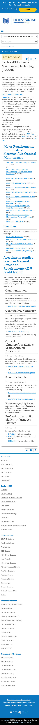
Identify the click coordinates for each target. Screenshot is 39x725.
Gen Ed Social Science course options (21, 373)
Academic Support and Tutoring (11, 604)
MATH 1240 (25, 136)
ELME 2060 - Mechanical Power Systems (20, 192)
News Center (5, 480)
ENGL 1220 (30, 134)
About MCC (5, 460)
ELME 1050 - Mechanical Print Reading (20, 179)
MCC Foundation (7, 468)
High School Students (8, 555)
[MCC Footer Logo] (23, 712)
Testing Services (6, 644)
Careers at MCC (28, 705)
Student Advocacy (7, 640)
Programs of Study (7, 521)
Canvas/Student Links (22, 5)
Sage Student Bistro (8, 681)
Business (4, 490)
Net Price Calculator (8, 571)
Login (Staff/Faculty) (9, 9)
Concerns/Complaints (13, 705)
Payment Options (7, 575)
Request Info (32, 3)
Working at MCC (6, 464)
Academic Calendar (7, 543)
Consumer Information (26, 703)
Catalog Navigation (10, 51)
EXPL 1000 (11, 434)
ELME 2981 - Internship (14, 237)
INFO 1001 (12, 436)
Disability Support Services (10, 616)
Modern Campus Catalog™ (23, 722)
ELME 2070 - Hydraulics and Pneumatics (20, 197)
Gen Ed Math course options (18, 331)
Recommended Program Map (12, 94)
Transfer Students (7, 587)
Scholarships (5, 583)
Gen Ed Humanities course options (20, 366)
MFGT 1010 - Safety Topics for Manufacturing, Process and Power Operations (19, 171)
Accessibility (26, 700)
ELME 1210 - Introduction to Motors (19, 183)
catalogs (6, 720)
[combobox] (19, 36)
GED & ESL (5, 506)
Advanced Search (8, 46)
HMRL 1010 (12, 441)
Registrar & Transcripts (8, 636)
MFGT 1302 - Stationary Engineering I (19, 251)
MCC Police (5, 476)
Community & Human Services (11, 498)
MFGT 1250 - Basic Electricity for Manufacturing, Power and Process (19, 216)
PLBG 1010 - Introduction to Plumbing (19, 244)
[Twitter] (13, 712)
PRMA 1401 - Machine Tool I (16, 248)
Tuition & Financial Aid (8, 591)
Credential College (7, 673)
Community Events (7, 665)
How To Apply (5, 559)
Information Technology (9, 514)
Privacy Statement (10, 703)
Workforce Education (8, 685)
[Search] (36, 42)
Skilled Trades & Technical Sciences (13, 525)
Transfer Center (6, 529)
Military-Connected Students (10, 567)
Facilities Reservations (8, 677)
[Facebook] (11, 712)
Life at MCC (5, 518)
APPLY (27, 10)
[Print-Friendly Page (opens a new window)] (31, 59)
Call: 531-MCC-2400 (8, 3)
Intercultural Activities (8, 624)
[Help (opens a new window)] (35, 59)
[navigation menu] (2, 30)
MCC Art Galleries (7, 657)
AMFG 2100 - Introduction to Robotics (19, 210)
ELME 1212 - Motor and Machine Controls (21, 188)
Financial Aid (5, 547)
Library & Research (7, 628)
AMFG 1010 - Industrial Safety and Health (21, 163)
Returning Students (7, 579)
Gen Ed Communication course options (22, 306)
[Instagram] (16, 712)
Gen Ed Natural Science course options (22, 393)
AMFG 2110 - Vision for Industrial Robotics (21, 239)
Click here (5, 97)
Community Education (8, 669)
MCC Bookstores (7, 661)
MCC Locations (6, 472)
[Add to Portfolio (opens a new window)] (26, 59)
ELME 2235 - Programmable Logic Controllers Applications (18, 207)
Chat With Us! (22, 3)
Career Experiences (8, 612)
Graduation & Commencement (11, 620)
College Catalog (6, 494)
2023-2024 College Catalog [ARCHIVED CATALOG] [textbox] (17, 36)
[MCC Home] (19, 20)
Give (10, 5)
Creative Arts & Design (8, 502)
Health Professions (7, 510)
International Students (8, 563)
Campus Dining (6, 608)
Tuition (3, 595)
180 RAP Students (7, 539)
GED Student (5, 551)
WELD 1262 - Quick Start (15, 221)
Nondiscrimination (14, 700)
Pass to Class (5, 632)
